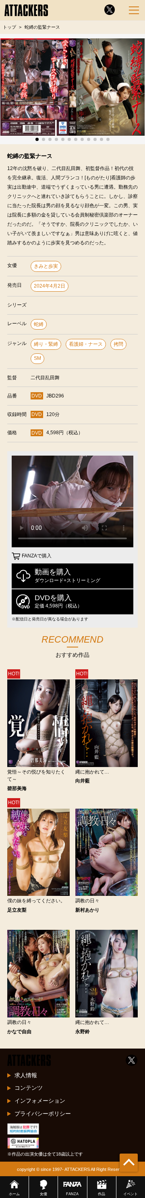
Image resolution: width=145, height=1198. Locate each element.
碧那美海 (17, 788)
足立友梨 (17, 910)
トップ (9, 27)
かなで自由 (19, 1031)
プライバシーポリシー (42, 1113)
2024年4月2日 (49, 286)
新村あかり (87, 910)
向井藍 (82, 780)
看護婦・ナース (86, 344)
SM (37, 358)
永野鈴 (82, 1031)
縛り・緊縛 (46, 344)
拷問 (118, 344)
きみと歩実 (46, 266)
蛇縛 (39, 324)
